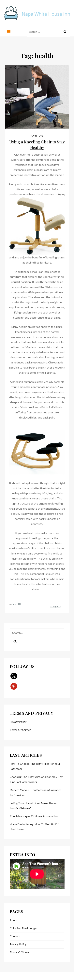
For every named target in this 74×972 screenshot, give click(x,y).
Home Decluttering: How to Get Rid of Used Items (34, 827)
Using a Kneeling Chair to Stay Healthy (37, 144)
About (14, 920)
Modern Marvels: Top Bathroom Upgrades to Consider (35, 792)
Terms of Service (20, 729)
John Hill (17, 603)
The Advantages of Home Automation (34, 816)
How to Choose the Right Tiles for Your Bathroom (35, 766)
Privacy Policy (18, 721)
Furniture (37, 135)
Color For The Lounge (23, 928)
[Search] (65, 31)
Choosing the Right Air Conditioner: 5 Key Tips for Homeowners (36, 779)
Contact (15, 936)
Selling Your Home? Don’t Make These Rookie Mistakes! (33, 805)
